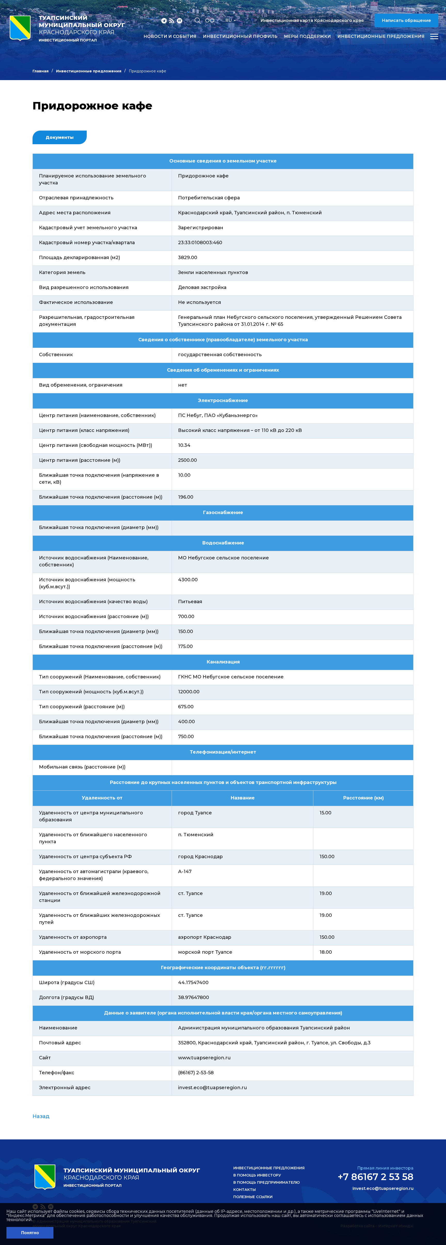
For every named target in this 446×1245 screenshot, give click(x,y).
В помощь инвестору (257, 1175)
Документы (60, 137)
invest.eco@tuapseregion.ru (383, 1189)
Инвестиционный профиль (240, 37)
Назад (41, 1116)
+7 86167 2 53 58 (375, 1176)
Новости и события (170, 37)
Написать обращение (406, 20)
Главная (41, 71)
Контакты (244, 1189)
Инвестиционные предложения (381, 37)
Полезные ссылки (253, 1197)
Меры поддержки (307, 37)
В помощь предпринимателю (266, 1182)
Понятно (30, 1233)
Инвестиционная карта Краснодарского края (312, 20)
